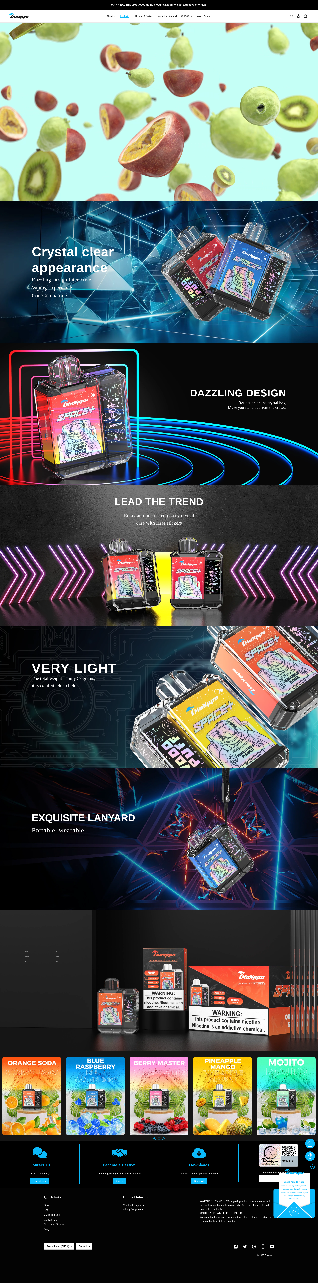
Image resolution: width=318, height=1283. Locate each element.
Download (199, 1181)
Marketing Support (54, 1224)
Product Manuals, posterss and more (199, 1173)
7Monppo (269, 1255)
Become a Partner (119, 1165)
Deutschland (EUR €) (58, 1246)
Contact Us (39, 1165)
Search (48, 1205)
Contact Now (40, 1181)
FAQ (46, 1210)
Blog (46, 1229)
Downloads (199, 1165)
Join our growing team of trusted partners (119, 1173)
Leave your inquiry (40, 1173)
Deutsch (83, 1246)
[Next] (311, 1096)
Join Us (119, 1181)
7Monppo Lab (52, 1214)
